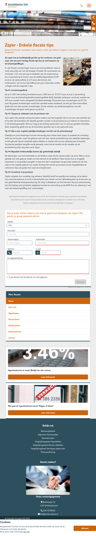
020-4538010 (49, 510)
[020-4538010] (82, 5)
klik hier (26, 532)
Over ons (12, 307)
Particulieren (14, 319)
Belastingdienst (67, 106)
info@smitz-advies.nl (49, 514)
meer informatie (48, 377)
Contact (11, 337)
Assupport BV (20, 518)
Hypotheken (13, 313)
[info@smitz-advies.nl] (93, 28)
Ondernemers (14, 325)
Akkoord (84, 528)
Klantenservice (14, 331)
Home (11, 301)
